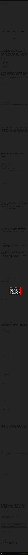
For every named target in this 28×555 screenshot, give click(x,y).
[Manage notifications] (1, 553)
